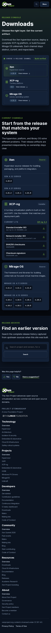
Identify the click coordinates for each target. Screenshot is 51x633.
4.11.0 (28, 288)
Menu (45, 4)
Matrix (4, 513)
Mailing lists (6, 517)
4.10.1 (18, 305)
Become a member (9, 610)
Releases (5, 578)
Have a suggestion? (31, 377)
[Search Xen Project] (36, 4)
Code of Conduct (9, 520)
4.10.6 (9, 300)
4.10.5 (18, 300)
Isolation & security (9, 435)
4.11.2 (9, 288)
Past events (6, 536)
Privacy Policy (8, 626)
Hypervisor (6, 429)
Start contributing (8, 549)
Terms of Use (21, 626)
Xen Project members (10, 607)
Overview (6, 425)
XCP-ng (5, 465)
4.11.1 (18, 288)
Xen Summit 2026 (9, 533)
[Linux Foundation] (15, 416)
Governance (7, 601)
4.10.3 (38, 300)
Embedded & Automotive (11, 439)
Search (25, 354)
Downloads (6, 510)
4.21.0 (28, 193)
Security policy (8, 604)
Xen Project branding (10, 585)
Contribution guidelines (11, 497)
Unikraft (5, 481)
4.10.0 (28, 305)
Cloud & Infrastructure (10, 442)
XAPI (4, 461)
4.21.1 (18, 193)
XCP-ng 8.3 (42, 222)
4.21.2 (9, 193)
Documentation (8, 500)
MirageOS (6, 478)
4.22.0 (9, 181)
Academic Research (10, 581)
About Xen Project (9, 597)
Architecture (6, 432)
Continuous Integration (10, 503)
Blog (3, 546)
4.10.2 (9, 305)
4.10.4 (28, 300)
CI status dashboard (9, 507)
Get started (6, 493)
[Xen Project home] (8, 4)
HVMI (4, 471)
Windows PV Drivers (10, 474)
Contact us (6, 614)
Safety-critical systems (10, 445)
